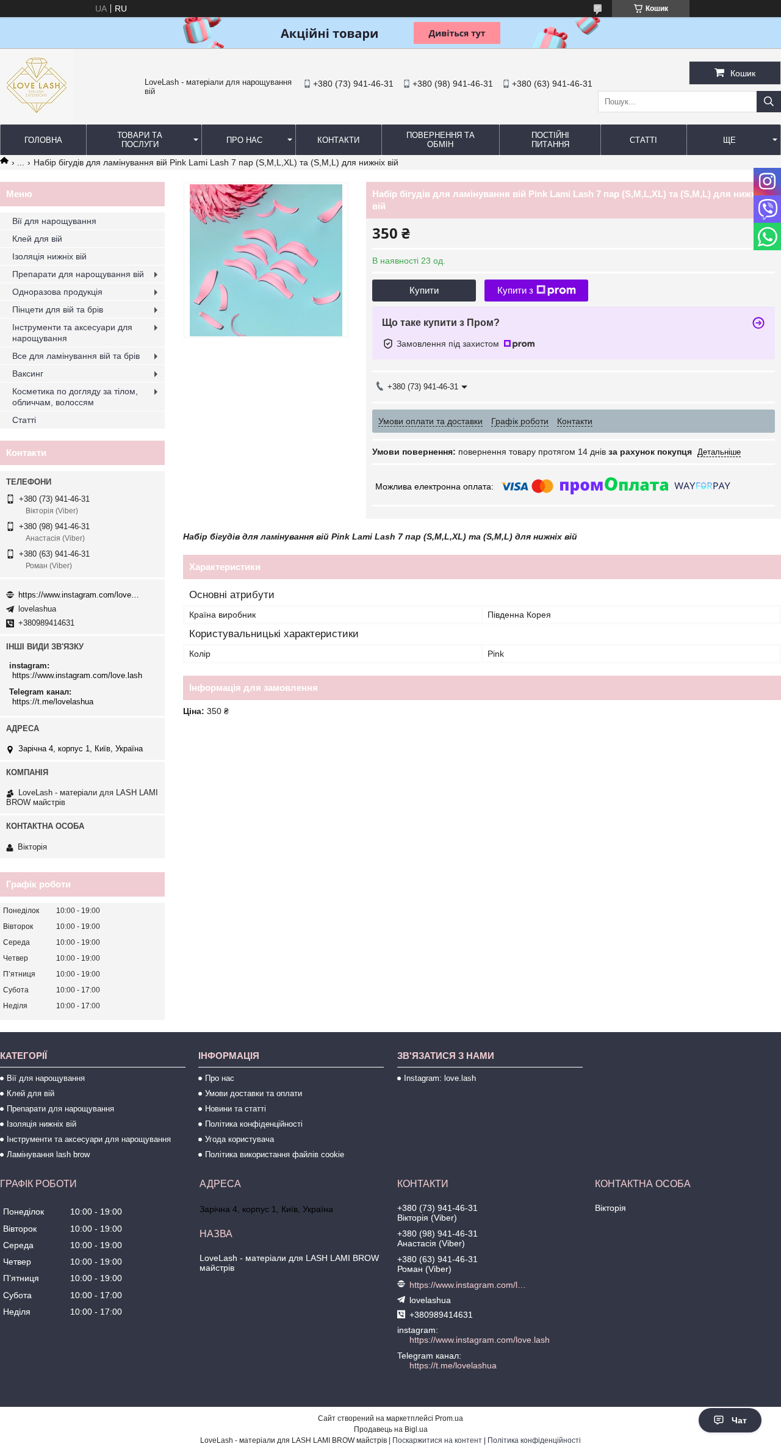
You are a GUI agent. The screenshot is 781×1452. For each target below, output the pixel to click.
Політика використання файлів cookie (274, 1154)
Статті (643, 140)
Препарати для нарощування (60, 1108)
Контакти (338, 140)
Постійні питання (550, 140)
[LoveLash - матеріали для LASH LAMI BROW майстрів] (36, 119)
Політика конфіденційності (254, 1124)
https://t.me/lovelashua (52, 701)
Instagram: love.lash (440, 1078)
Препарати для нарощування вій (78, 274)
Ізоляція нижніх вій (49, 256)
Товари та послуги (139, 140)
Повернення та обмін (440, 140)
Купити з (515, 290)
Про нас (244, 140)
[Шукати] (769, 101)
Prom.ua (449, 1418)
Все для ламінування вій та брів (76, 356)
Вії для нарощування (54, 221)
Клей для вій (37, 239)
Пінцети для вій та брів (57, 309)
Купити (424, 290)
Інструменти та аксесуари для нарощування (72, 332)
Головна (43, 140)
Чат (739, 1420)
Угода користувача (239, 1139)
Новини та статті (235, 1108)
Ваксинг (27, 373)
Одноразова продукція (57, 292)
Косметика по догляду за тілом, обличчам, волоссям (75, 396)
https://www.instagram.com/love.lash (79, 594)
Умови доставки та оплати (253, 1093)
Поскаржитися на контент (437, 1440)
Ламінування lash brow (48, 1154)
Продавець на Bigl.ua (391, 1429)
